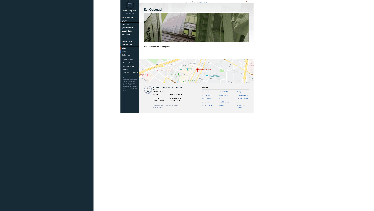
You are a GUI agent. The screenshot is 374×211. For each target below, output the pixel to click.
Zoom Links (126, 24)
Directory (239, 102)
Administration (206, 92)
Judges (124, 21)
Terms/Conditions (242, 95)
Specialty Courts (128, 63)
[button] (246, 3)
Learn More (203, 2)
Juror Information (128, 28)
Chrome (127, 83)
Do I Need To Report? (131, 72)
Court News (126, 34)
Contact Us (126, 38)
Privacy (239, 92)
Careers (125, 69)
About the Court (127, 17)
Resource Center (127, 45)
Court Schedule (128, 60)
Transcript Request (129, 66)
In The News (126, 55)
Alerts (124, 48)
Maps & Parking (127, 41)
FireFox (133, 83)
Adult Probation (127, 31)
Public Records (223, 95)
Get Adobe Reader (242, 98)
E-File (124, 51)
